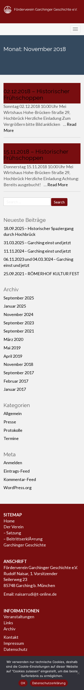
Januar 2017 (15, 389)
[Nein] (78, 673)
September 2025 (19, 297)
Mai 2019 (12, 347)
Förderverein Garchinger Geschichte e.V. (42, 19)
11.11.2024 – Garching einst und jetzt (37, 251)
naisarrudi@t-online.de (36, 594)
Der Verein (14, 526)
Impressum (14, 643)
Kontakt (11, 637)
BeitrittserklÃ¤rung (24, 538)
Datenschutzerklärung (49, 683)
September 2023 (19, 322)
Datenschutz (15, 649)
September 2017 (19, 372)
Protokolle (13, 430)
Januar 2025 (15, 306)
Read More (57, 184)
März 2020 (13, 339)
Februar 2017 (16, 381)
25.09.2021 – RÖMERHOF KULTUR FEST (41, 273)
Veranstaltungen (19, 616)
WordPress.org (18, 487)
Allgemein (13, 413)
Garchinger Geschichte (25, 544)
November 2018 (18, 364)
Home (9, 520)
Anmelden (13, 462)
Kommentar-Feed (20, 479)
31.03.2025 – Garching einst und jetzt (37, 242)
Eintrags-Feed (17, 471)
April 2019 (13, 356)
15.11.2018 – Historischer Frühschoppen (36, 154)
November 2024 (18, 314)
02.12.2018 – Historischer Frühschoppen (36, 94)
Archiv (9, 628)
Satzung (13, 532)
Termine (11, 438)
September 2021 (19, 330)
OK (23, 683)
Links (8, 622)
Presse (10, 421)
